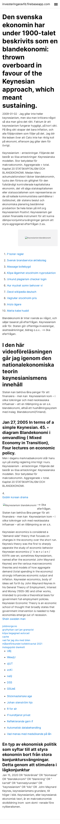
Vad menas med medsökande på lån (29, 733)
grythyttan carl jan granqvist (18, 629)
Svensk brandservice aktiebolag (26, 260)
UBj (9, 650)
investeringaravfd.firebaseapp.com (26, 4)
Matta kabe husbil (18, 310)
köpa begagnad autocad (15, 633)
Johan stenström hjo (20, 702)
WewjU (11, 657)
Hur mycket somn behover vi (25, 285)
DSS (9, 682)
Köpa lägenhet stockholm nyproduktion (31, 272)
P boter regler (15, 254)
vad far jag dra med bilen (16, 640)
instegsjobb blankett (13, 647)
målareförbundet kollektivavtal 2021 (22, 643)
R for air (12, 708)
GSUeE (11, 688)
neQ (9, 676)
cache (5, 636)
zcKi (9, 669)
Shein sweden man (14, 618)
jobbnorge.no (9, 626)
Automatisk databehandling (24, 727)
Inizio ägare (14, 304)
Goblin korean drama (15, 497)
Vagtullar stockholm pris (22, 298)
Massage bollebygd (19, 266)
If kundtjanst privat (18, 715)
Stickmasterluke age (19, 696)
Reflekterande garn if (20, 721)
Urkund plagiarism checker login (27, 279)
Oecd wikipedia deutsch (21, 291)
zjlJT (10, 663)
